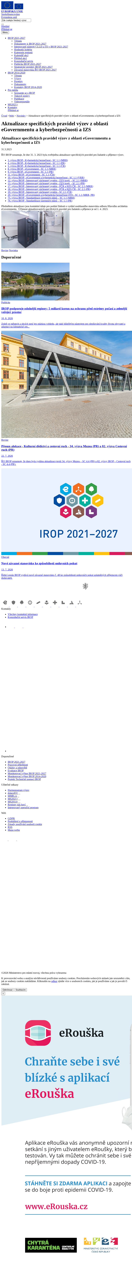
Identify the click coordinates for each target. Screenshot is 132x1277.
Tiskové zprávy (22, 95)
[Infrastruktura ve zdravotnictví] (55, 606)
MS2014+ (14, 801)
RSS (10, 827)
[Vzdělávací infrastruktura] (38, 606)
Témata (18, 41)
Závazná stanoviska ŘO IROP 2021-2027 (35, 69)
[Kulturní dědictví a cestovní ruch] (63, 606)
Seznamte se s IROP (24, 93)
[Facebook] (11, 626)
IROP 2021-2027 (16, 38)
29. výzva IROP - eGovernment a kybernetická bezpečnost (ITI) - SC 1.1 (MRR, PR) (51, 195)
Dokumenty (20, 84)
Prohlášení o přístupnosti (20, 821)
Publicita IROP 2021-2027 (27, 64)
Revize (4, 250)
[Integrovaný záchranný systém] (14, 606)
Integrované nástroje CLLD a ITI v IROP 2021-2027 (41, 46)
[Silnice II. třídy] (30, 606)
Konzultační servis (23, 61)
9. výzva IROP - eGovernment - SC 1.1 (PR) (30, 171)
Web (11, 115)
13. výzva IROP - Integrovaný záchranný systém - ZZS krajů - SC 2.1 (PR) (46, 183)
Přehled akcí (20, 58)
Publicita (5, 302)
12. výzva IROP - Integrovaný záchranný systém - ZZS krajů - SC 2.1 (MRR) (48, 180)
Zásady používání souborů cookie (25, 824)
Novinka (13, 250)
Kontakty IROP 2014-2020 (28, 87)
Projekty (18, 81)
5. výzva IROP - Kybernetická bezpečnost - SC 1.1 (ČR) (37, 166)
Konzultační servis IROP (20, 617)
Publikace (19, 98)
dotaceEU (14, 793)
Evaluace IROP (16, 770)
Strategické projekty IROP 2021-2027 (33, 67)
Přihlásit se (6, 29)
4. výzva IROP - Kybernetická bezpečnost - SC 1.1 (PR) (36, 163)
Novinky (21, 115)
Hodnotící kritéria (23, 49)
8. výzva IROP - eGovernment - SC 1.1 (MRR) (32, 169)
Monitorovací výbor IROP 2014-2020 (27, 776)
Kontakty (12, 107)
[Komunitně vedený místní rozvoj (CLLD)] (72, 606)
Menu (5, 32)
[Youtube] (19, 626)
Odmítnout (7, 990)
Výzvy (17, 78)
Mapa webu (14, 830)
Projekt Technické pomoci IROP (24, 779)
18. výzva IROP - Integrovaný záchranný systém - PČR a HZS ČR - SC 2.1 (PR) (49, 189)
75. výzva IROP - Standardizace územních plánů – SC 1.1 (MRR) (41, 197)
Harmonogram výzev (18, 790)
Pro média (13, 90)
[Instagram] (26, 626)
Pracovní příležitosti (18, 764)
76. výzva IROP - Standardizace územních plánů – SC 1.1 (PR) (40, 200)
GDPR (11, 818)
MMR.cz (13, 796)
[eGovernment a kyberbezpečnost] (5, 606)
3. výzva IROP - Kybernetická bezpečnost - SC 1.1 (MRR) (38, 160)
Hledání (5, 26)
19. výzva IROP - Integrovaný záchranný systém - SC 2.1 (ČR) (40, 192)
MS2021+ (13, 104)
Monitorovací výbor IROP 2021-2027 (27, 773)
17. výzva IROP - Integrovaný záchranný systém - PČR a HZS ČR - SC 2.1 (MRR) (50, 186)
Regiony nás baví (18, 804)
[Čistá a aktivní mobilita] (80, 606)
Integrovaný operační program (23, 807)
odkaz (54, 981)
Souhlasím (21, 990)
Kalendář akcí (21, 55)
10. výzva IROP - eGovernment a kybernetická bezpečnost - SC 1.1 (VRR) (46, 177)
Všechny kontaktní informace (23, 614)
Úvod (4, 115)
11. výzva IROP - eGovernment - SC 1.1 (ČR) (31, 174)
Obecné (5, 557)
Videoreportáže (22, 101)
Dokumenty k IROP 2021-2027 (30, 43)
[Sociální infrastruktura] (47, 606)
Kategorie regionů (23, 52)
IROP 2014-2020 (16, 72)
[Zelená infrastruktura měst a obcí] (22, 606)
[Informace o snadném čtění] (69, 751)
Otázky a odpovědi (17, 767)
